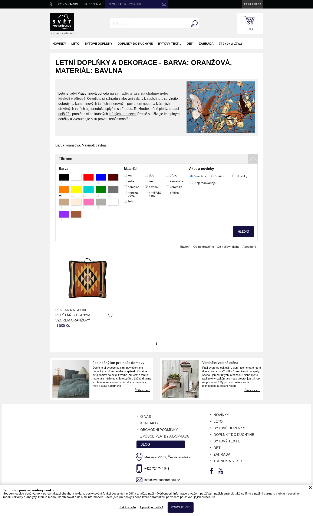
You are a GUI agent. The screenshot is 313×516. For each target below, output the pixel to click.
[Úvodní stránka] (62, 23)
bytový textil (169, 43)
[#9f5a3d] (76, 216)
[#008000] (101, 191)
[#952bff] (64, 216)
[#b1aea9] (101, 204)
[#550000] (113, 179)
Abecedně (249, 246)
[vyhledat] (193, 23)
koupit (110, 315)
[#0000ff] (101, 179)
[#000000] (64, 179)
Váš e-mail (135, 4)
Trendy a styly (230, 44)
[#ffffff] (76, 179)
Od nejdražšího (203, 246)
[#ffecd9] (76, 204)
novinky (59, 43)
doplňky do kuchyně (135, 43)
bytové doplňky (98, 43)
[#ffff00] (76, 191)
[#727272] (113, 191)
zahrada (206, 43)
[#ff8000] (64, 191)
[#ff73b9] (88, 204)
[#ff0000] (88, 179)
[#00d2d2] (88, 191)
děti (190, 43)
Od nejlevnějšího (228, 246)
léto (75, 43)
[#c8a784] (64, 204)
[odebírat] (164, 4)
